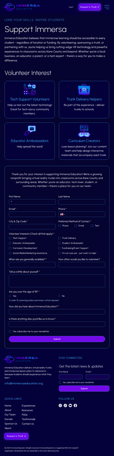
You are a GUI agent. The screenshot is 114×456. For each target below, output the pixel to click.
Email (12, 208)
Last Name (64, 196)
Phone (62, 208)
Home (8, 405)
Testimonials (28, 419)
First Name (14, 196)
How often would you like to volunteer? (79, 259)
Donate (9, 419)
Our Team (10, 414)
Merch (8, 428)
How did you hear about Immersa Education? (34, 306)
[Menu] (106, 7)
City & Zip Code (18, 221)
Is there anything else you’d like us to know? (32, 318)
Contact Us (28, 423)
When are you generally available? (28, 259)
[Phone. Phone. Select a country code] (62, 214)
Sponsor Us (11, 423)
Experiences (28, 405)
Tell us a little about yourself (24, 271)
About (8, 410)
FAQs (25, 414)
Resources (27, 410)
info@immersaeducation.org (24, 383)
